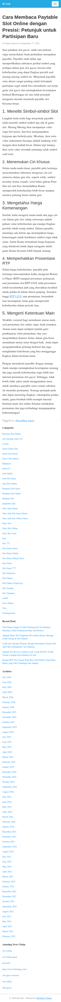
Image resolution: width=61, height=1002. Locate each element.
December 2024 (9, 771)
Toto (4, 608)
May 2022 (6, 921)
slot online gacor (9, 956)
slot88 (5, 598)
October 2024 (8, 781)
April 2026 (7, 692)
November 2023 (9, 836)
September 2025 (9, 726)
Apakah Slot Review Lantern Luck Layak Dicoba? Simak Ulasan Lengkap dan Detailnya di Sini (27, 653)
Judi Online (7, 473)
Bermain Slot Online (11, 433)
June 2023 (6, 861)
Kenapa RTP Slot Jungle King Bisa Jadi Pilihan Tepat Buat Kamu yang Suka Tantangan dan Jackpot (28, 661)
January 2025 (8, 766)
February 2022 (8, 936)
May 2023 (6, 866)
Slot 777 (6, 543)
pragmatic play (8, 503)
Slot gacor (6, 987)
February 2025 (8, 761)
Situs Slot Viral (9, 533)
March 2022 (7, 931)
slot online (7, 950)
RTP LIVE (16, 296)
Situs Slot (6, 523)
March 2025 (7, 756)
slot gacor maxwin (10, 975)
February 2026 (8, 702)
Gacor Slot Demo (10, 453)
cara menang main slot (12, 438)
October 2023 (8, 841)
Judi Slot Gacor (9, 478)
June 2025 (6, 741)
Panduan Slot (8, 498)
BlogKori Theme (44, 998)
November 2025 (9, 717)
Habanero (6, 463)
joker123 (6, 468)
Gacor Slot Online (10, 458)
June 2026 (6, 682)
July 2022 (6, 916)
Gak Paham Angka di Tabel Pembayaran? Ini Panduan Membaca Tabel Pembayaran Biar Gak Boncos (26, 629)
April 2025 (7, 751)
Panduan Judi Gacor (11, 488)
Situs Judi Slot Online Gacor (15, 518)
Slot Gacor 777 (9, 568)
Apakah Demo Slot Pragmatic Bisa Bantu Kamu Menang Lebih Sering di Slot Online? (27, 637)
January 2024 (8, 826)
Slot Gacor (7, 563)
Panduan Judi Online (11, 493)
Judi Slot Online (9, 483)
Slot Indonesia (8, 573)
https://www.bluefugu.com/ (14, 969)
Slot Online (7, 578)
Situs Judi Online (10, 508)
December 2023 (9, 831)
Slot (4, 538)
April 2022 (7, 926)
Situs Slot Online (10, 528)
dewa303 (6, 962)
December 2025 (9, 712)
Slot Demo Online (10, 553)
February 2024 (8, 821)
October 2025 (8, 722)
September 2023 (9, 846)
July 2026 (6, 677)
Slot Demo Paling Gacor (13, 558)
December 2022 (9, 891)
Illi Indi (6, 3)
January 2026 (8, 707)
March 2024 (7, 816)
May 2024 (6, 806)
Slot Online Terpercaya (12, 583)
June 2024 (6, 801)
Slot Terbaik (7, 588)
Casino (5, 443)
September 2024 (9, 786)
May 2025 (6, 747)
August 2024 (8, 791)
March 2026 (7, 697)
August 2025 (8, 731)
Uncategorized (8, 613)
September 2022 (9, 906)
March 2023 (7, 876)
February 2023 (8, 881)
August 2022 (8, 911)
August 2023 (8, 851)
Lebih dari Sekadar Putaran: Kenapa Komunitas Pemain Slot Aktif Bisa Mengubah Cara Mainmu (29, 645)
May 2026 (6, 687)
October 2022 (8, 901)
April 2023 (7, 871)
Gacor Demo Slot (10, 448)
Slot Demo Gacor (10, 548)
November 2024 (9, 776)
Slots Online (7, 603)
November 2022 (9, 896)
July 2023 (6, 856)
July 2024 (6, 796)
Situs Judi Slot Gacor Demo (14, 513)
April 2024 (7, 811)
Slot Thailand (8, 593)
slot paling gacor (24, 420)
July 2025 (6, 736)
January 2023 (8, 886)
